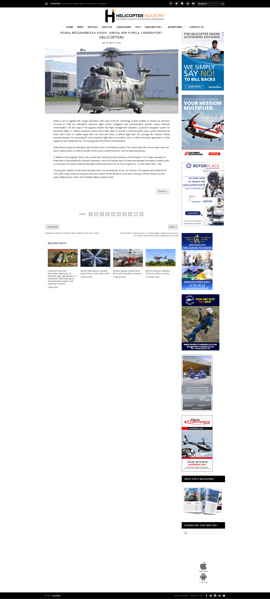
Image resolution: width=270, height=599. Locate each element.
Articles (93, 27)
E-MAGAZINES (123, 27)
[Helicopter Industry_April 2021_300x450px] (203, 157)
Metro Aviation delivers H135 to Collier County (158, 272)
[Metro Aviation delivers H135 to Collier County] (161, 258)
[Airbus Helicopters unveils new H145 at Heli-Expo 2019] (95, 258)
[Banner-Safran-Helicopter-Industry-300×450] (203, 224)
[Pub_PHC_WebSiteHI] (197, 470)
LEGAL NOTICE (181, 595)
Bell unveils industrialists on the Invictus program (84, 3)
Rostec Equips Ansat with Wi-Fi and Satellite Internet (127, 272)
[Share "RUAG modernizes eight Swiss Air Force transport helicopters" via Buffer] (124, 214)
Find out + (162, 191)
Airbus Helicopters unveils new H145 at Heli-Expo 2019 (94, 272)
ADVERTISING (175, 27)
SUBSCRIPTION (153, 27)
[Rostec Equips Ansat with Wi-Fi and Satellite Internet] (128, 258)
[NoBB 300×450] (203, 89)
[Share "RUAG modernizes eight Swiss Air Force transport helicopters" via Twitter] (96, 214)
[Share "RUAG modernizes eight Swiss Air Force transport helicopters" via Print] (141, 214)
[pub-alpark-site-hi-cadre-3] (197, 410)
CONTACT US (196, 27)
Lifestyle (107, 27)
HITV (138, 27)
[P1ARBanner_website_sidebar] (200, 349)
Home (69, 27)
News (80, 27)
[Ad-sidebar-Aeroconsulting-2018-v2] (197, 289)
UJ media (56, 595)
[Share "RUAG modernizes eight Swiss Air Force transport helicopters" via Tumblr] (107, 214)
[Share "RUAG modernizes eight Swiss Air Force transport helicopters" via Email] (136, 214)
